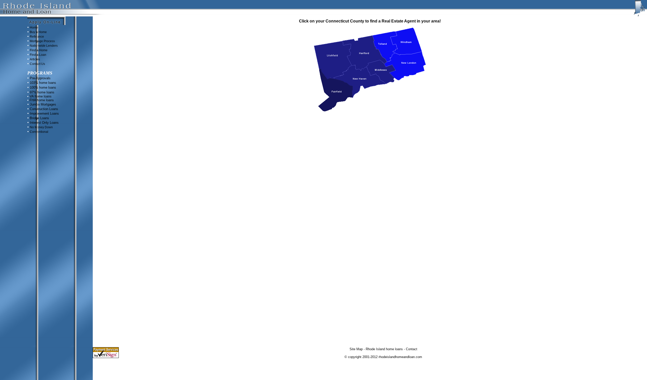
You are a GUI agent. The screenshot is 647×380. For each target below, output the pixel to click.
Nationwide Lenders (44, 45)
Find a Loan (38, 55)
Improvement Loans (44, 113)
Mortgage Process (42, 41)
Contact (411, 349)
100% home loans (42, 87)
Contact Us (37, 64)
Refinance (37, 36)
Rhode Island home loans (384, 349)
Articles (35, 59)
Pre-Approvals (40, 78)
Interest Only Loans (44, 122)
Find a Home (39, 50)
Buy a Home (38, 32)
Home (34, 27)
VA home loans (40, 96)
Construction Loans (43, 109)
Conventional (39, 132)
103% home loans (42, 83)
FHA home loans (41, 100)
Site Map (356, 349)
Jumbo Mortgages (42, 104)
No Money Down (41, 127)
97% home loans (42, 92)
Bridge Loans (39, 118)
